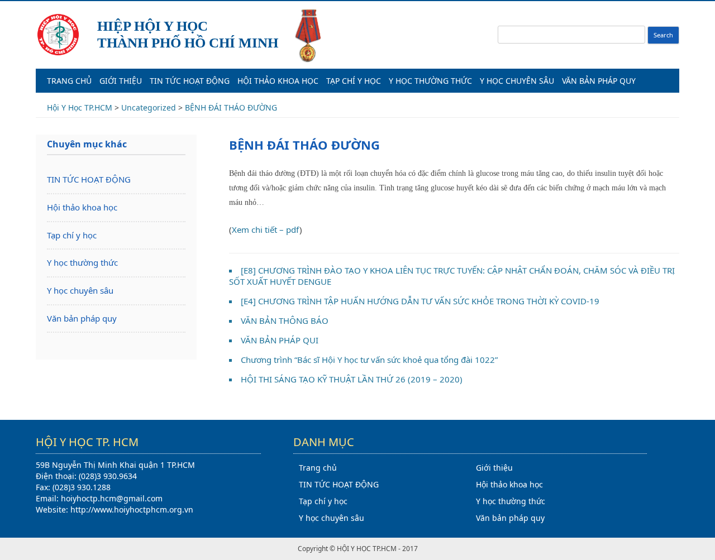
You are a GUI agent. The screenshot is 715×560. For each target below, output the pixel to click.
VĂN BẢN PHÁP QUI (279, 340)
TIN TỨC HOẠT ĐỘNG (190, 80)
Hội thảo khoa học (277, 80)
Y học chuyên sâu (517, 80)
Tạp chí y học (353, 80)
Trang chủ (69, 80)
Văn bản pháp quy (599, 80)
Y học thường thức (430, 80)
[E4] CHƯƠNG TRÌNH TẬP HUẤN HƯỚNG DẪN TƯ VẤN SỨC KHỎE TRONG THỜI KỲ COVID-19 (420, 301)
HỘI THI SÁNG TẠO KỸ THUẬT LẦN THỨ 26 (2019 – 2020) (352, 379)
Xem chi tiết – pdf (265, 229)
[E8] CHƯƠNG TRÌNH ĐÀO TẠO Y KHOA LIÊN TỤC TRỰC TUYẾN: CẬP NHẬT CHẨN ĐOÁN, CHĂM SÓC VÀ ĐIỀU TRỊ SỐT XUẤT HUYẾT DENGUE (452, 276)
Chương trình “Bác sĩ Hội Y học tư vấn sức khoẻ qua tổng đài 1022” (369, 359)
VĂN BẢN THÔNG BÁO (284, 320)
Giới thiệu (120, 80)
